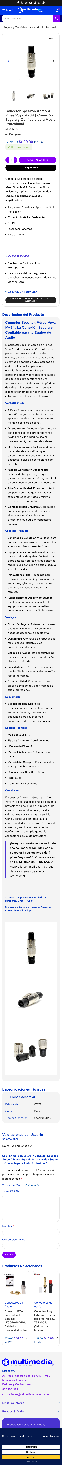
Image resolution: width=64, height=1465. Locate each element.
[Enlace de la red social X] (22, 2)
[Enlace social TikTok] (43, 2)
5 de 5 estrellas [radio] (37, 1185)
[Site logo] (31, 10)
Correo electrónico (14, 1239)
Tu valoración (11, 1191)
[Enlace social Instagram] (26, 2)
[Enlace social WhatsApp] (39, 2)
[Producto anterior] (57, 27)
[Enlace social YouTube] (30, 2)
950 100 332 (10, 1389)
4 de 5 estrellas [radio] (34, 1185)
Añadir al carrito (37, 160)
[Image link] (28, 1362)
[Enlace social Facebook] (18, 2)
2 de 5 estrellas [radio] (29, 1185)
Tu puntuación (12, 1185)
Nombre (8, 1226)
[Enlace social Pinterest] (35, 2)
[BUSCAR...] (56, 18)
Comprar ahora (31, 167)
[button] (8, 61)
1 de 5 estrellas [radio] (26, 1185)
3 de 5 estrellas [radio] (32, 1185)
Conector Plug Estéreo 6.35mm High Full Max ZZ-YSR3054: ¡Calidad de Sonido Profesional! (45, 1322)
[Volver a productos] (61, 27)
